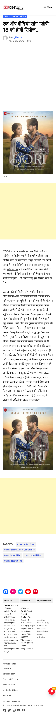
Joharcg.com (9, 674)
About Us (41, 620)
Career (40, 634)
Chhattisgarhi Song (13, 561)
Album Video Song (26, 544)
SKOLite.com (9, 684)
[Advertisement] (28, 77)
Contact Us (42, 625)
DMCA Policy (42, 631)
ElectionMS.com (10, 679)
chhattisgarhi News (33, 555)
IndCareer (7, 695)
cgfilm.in (17, 37)
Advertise (41, 637)
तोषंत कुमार (43, 265)
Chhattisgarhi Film (12, 555)
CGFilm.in (7, 668)
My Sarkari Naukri (11, 690)
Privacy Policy (43, 623)
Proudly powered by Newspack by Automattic (24, 705)
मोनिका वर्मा (12, 269)
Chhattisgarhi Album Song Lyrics (19, 550)
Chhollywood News (15, 16)
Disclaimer (41, 628)
